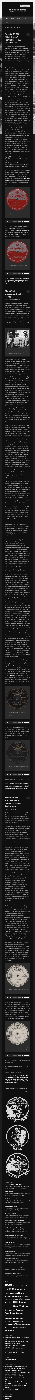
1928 (21, 1285)
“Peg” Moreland (22, 95)
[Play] (7, 221)
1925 (14, 1285)
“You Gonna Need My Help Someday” (19, 230)
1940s (7, 1293)
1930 (20, 783)
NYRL (26, 1307)
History (7, 1398)
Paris (6, 280)
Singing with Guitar (20, 280)
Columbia (24, 1296)
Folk (27, 785)
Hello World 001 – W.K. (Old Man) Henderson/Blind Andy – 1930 (13, 802)
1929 (25, 1285)
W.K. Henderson (9, 1082)
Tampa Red (27, 611)
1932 (21, 1289)
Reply (16, 1082)
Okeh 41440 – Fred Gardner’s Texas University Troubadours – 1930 (17, 1378)
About (12, 18)
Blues (27, 278)
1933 (24, 1289)
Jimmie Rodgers (9, 1307)
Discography (8, 1396)
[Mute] (23, 221)
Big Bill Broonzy (21, 668)
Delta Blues (14, 785)
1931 (18, 1289)
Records (12, 278)
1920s (8, 1285)
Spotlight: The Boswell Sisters (13, 1370)
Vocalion (22, 1328)
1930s (24, 783)
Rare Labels (20, 1313)
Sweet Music (16, 1321)
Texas (16, 282)
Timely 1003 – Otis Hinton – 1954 (14, 1353)
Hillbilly (22, 1077)
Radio (22, 1079)
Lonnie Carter (8, 786)
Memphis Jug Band (17, 499)
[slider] (26, 221)
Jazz (25, 1302)
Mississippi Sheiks (17, 786)
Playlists (7, 22)
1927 (17, 1285)
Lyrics (24, 18)
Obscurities (13, 1079)
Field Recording (21, 785)
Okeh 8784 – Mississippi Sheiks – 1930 (14, 294)
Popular (19, 1310)
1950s (24, 278)
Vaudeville (8, 1328)
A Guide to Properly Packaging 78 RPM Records (16, 1385)
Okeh (24, 786)
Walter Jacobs (19, 788)
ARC (11, 1293)
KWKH (26, 1077)
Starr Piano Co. (9, 1321)
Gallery (18, 18)
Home (6, 18)
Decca (18, 1299)
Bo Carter (7, 785)
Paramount (12, 1310)
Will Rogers (27, 1092)
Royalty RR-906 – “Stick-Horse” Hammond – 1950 (13, 37)
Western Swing (9, 1330)
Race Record (11, 1313)
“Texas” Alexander (17, 445)
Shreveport (11, 280)
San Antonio (8, 1316)
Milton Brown (13, 675)
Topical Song (26, 1081)
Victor (15, 1327)
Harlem (11, 1303)
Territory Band (10, 1324)
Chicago (17, 1296)
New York (7, 1079)
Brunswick (9, 1296)
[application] (17, 221)
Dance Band (12, 1299)
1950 (20, 278)
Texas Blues (21, 282)
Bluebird (15, 1293)
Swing (22, 1321)
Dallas (6, 1299)
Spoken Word (18, 1081)
